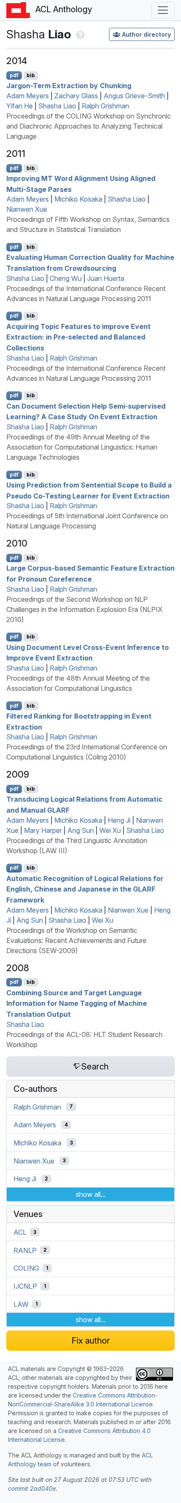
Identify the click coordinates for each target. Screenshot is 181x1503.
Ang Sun (80, 830)
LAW (21, 1304)
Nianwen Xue (26, 209)
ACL (20, 1232)
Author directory (146, 34)
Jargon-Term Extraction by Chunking (68, 85)
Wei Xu (110, 830)
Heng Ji (119, 820)
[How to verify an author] (79, 34)
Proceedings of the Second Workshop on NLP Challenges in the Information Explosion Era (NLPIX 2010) (84, 609)
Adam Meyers (27, 96)
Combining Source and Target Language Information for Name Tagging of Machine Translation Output (76, 1003)
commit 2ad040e (32, 1488)
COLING (26, 1268)
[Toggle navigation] (163, 10)
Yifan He (19, 106)
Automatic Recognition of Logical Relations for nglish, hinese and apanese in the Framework (84, 889)
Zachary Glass (76, 96)
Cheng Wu (66, 278)
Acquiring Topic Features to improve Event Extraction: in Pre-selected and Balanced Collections (78, 337)
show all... (91, 1194)
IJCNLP (25, 1286)
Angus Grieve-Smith (134, 96)
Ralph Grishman (105, 106)
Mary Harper (43, 830)
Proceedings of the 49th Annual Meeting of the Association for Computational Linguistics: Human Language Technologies (81, 447)
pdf (14, 75)
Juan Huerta (105, 278)
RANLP (25, 1250)
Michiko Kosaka (78, 199)
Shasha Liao (57, 106)
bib (31, 75)
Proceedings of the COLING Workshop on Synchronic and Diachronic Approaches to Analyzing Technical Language (88, 126)
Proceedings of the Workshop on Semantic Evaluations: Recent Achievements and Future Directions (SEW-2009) (76, 940)
